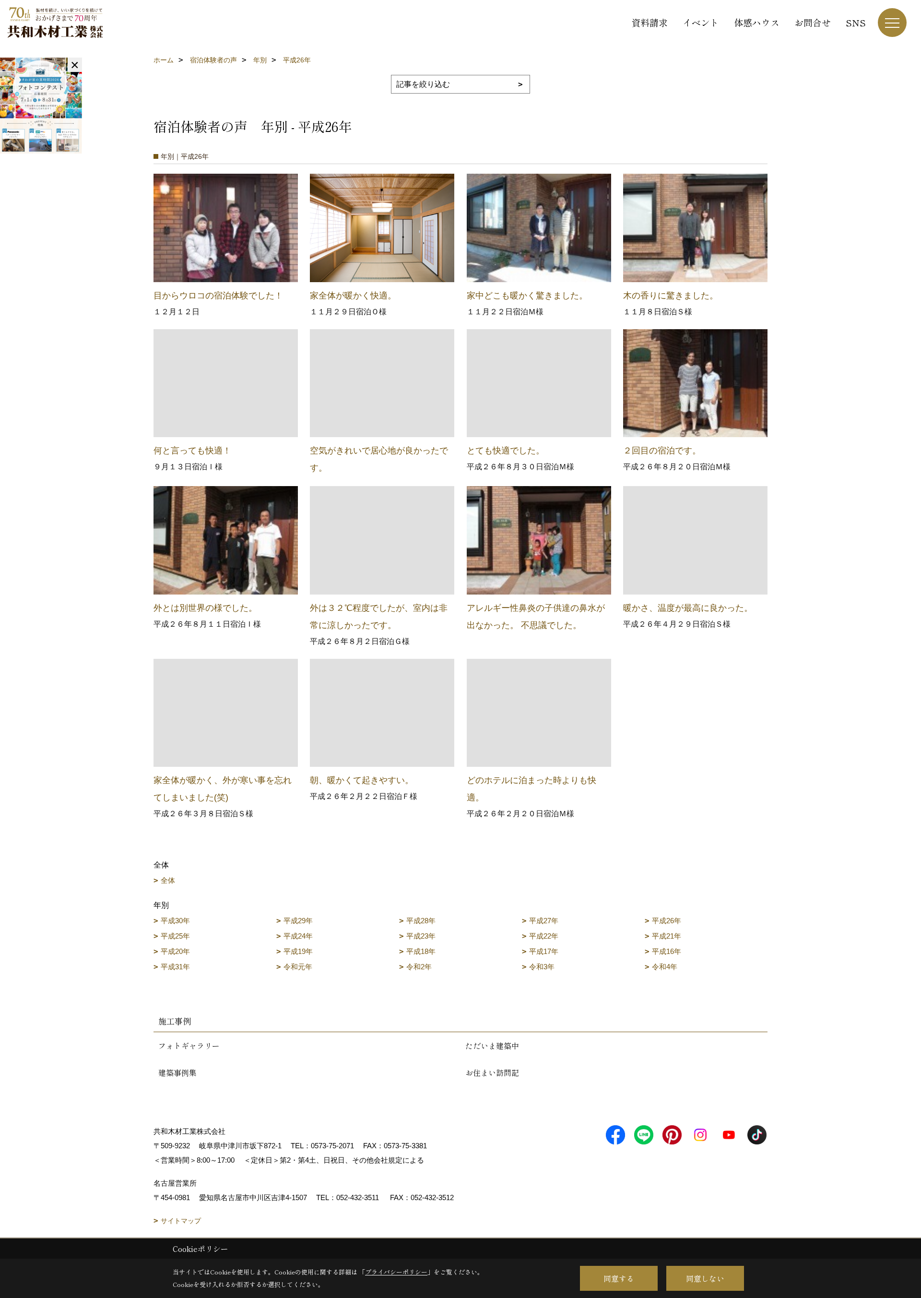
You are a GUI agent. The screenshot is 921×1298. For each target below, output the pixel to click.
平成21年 (666, 936)
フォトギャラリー (189, 1045)
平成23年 (421, 936)
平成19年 (298, 951)
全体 (168, 880)
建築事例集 (177, 1072)
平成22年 (543, 936)
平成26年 (666, 921)
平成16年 (666, 951)
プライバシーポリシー (396, 1271)
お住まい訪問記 (492, 1072)
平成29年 (298, 921)
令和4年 (664, 967)
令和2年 (419, 967)
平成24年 (298, 936)
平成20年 (175, 951)
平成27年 (543, 921)
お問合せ (812, 22)
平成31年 (175, 967)
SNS (856, 22)
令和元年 (297, 967)
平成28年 (421, 921)
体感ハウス (756, 22)
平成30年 (175, 921)
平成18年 (421, 951)
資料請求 (649, 22)
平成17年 (543, 951)
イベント (701, 22)
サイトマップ (181, 1221)
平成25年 (175, 936)
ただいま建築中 (492, 1045)
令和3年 (542, 967)
